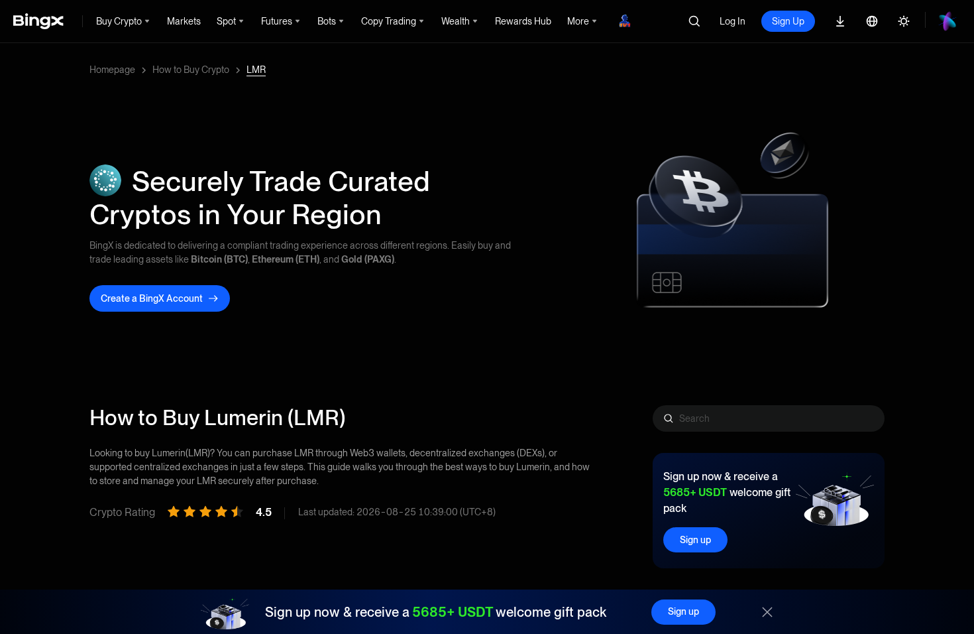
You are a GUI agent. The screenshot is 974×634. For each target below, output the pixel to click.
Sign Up (788, 21)
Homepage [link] (112, 69)
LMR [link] (256, 69)
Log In (732, 21)
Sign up (695, 540)
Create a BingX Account (152, 298)
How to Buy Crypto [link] (190, 69)
